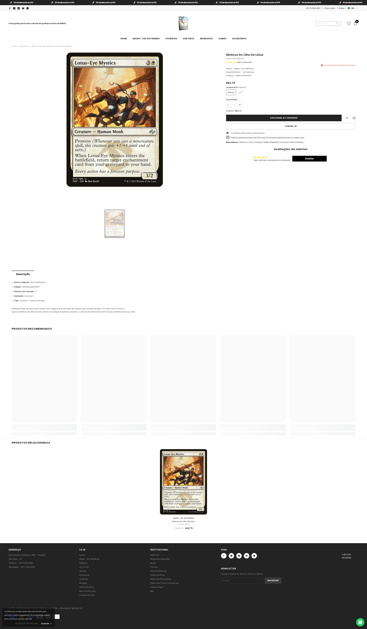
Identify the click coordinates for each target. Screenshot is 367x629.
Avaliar (309, 158)
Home (14, 46)
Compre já (291, 126)
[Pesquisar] (328, 23)
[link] (44, 429)
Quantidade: (232, 99)
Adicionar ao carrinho (284, 118)
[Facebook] (10, 8)
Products (24, 46)
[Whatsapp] (27, 8)
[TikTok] (18, 8)
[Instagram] (14, 8)
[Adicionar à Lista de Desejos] (347, 118)
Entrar (341, 8)
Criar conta (330, 8)
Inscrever (273, 580)
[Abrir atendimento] (360, 622)
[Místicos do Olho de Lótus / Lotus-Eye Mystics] (183, 481)
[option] (115, 120)
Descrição (23, 274)
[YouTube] (23, 8)
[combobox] (326, 23)
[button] (231, 62)
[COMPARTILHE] (352, 118)
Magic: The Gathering (244, 68)
